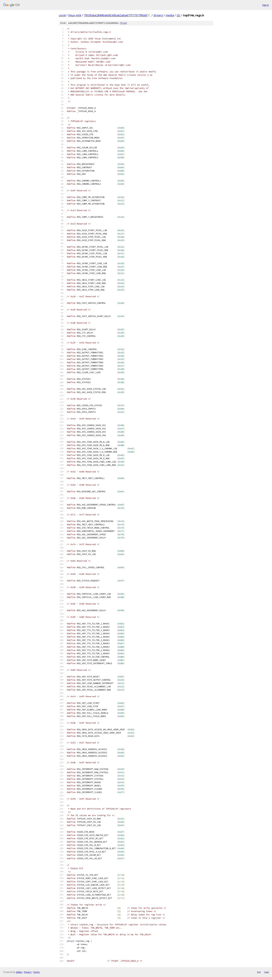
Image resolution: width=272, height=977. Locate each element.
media (170, 15)
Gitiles (19, 972)
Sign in (265, 4)
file (123, 23)
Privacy (27, 972)
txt (259, 972)
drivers (158, 15)
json (266, 972)
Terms (36, 972)
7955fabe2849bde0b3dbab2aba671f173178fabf (115, 15)
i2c (178, 15)
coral (62, 15)
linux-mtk (74, 15)
